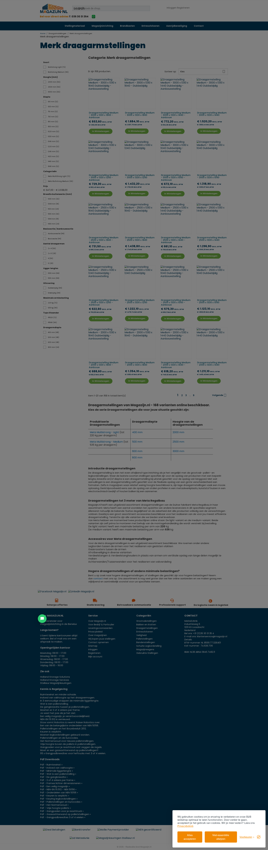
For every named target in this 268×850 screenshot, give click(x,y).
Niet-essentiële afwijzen (220, 837)
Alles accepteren (190, 837)
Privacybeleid (185, 826)
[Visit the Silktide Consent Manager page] (259, 837)
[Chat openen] (42, 618)
